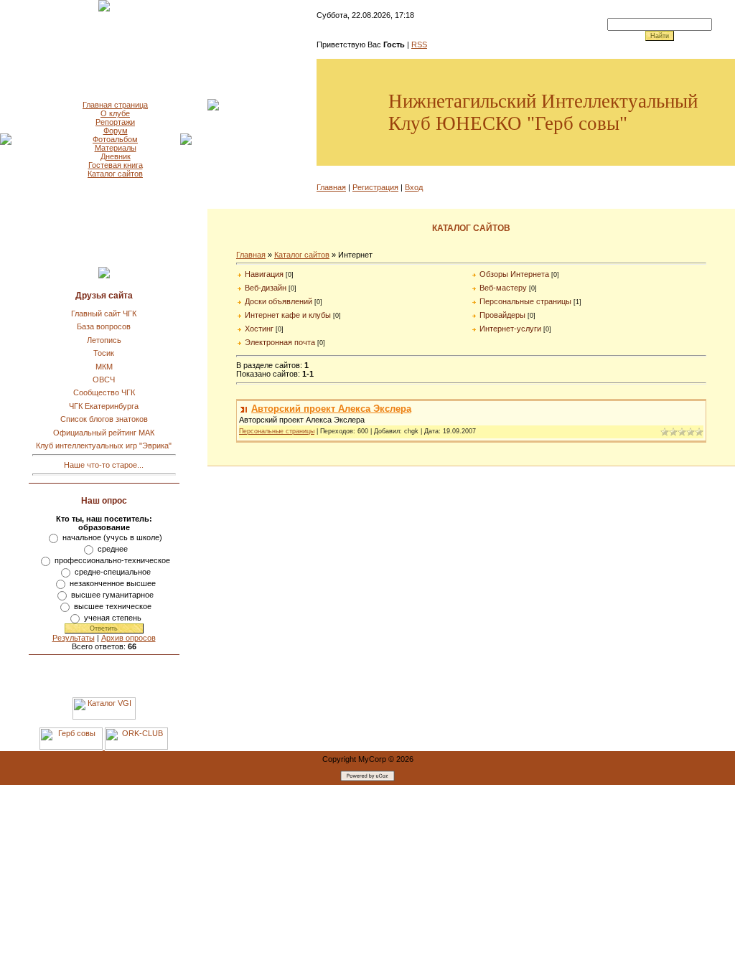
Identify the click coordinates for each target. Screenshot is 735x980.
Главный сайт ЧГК (103, 313)
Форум (115, 130)
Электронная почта (280, 342)
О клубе (115, 113)
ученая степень (112, 617)
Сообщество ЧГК (104, 392)
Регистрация (375, 187)
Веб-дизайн (265, 287)
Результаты (73, 637)
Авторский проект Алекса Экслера (331, 408)
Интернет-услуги (510, 328)
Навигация (264, 274)
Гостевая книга (115, 165)
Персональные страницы (525, 301)
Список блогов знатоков (104, 419)
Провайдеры (502, 315)
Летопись (104, 340)
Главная (331, 187)
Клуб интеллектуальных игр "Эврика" (104, 445)
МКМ (104, 366)
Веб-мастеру (503, 287)
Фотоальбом (115, 139)
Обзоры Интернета (514, 274)
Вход (414, 187)
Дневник (115, 156)
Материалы (115, 147)
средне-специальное (113, 571)
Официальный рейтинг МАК (103, 432)
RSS (419, 44)
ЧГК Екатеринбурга (104, 406)
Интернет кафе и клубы (288, 315)
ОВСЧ (104, 379)
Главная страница (115, 104)
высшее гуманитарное (112, 594)
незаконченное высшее (113, 583)
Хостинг (259, 328)
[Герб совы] (72, 747)
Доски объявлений (278, 301)
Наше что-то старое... (104, 465)
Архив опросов (128, 637)
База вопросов (104, 326)
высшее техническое (112, 606)
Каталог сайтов (115, 173)
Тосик (103, 353)
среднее (113, 549)
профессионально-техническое (112, 560)
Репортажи (115, 122)
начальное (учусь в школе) (112, 537)
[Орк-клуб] (136, 747)
